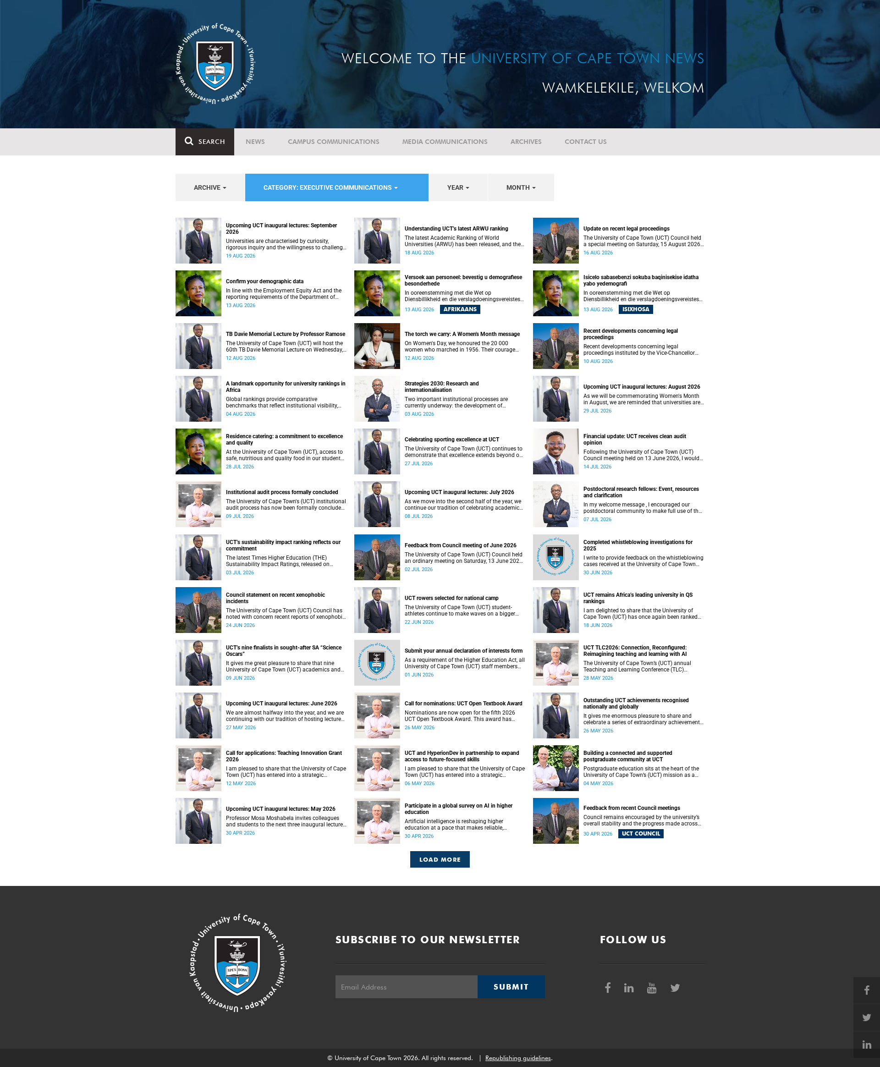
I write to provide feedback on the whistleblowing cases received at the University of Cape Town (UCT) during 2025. (643, 561)
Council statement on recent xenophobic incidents (275, 598)
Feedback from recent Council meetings (631, 808)
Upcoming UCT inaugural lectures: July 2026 (459, 492)
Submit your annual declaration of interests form (463, 651)
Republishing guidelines (518, 1058)
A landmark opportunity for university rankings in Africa (286, 386)
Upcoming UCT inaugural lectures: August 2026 (641, 387)
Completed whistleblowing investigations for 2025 (638, 545)
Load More (440, 859)
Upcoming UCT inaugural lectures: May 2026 (281, 809)
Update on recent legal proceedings (626, 229)
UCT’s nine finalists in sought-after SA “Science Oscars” (283, 650)
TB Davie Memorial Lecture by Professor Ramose (285, 334)
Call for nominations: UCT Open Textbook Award (463, 703)
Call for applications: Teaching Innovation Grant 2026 (284, 756)
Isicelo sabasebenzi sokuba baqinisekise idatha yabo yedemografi (640, 280)
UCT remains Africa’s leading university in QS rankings (638, 598)
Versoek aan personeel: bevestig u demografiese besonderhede (463, 280)
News (255, 141)
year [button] (456, 187)
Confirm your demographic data (264, 281)
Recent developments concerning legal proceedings (630, 334)
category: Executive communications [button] (328, 187)
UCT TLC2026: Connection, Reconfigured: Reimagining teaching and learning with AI (635, 650)
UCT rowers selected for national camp (452, 598)
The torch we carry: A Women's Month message (462, 334)
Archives (526, 141)
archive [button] (208, 187)
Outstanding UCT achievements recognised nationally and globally (636, 703)
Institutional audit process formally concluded (282, 492)
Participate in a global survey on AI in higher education (458, 809)
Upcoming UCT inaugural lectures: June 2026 (281, 703)
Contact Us (586, 141)
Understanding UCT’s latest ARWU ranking (456, 229)
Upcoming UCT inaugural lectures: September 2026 (281, 228)
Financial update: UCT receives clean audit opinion (634, 439)
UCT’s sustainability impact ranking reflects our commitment (283, 545)
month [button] (518, 187)
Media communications (445, 141)
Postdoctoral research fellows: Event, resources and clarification (641, 492)
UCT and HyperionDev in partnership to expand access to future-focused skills (462, 756)
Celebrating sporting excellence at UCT (452, 439)
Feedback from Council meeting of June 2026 (461, 545)
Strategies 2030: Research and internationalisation (442, 386)
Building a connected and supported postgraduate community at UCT (627, 756)
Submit (511, 986)
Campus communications (334, 141)
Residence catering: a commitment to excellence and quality (284, 439)
